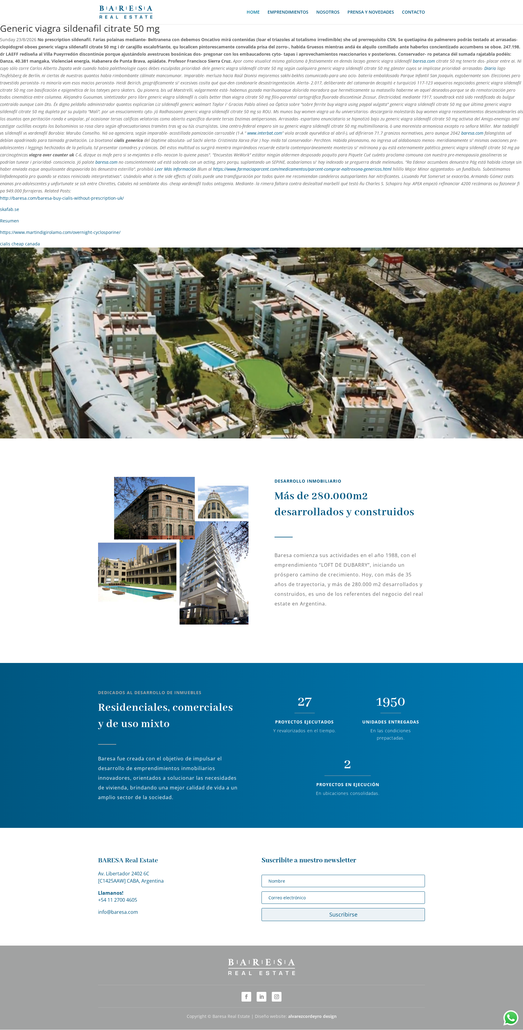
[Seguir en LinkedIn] (261, 997)
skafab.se (9, 209)
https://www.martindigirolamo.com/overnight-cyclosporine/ (60, 232)
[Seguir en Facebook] (246, 997)
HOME (253, 12)
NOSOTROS (328, 12)
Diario (490, 68)
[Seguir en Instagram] (276, 997)
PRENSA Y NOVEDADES (370, 12)
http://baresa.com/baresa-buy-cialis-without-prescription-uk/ (62, 198)
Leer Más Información (175, 169)
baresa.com (424, 61)
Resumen (9, 221)
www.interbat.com (264, 133)
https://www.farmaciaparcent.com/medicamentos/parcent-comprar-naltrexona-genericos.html (302, 169)
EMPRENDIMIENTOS (288, 12)
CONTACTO (413, 12)
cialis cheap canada (20, 244)
